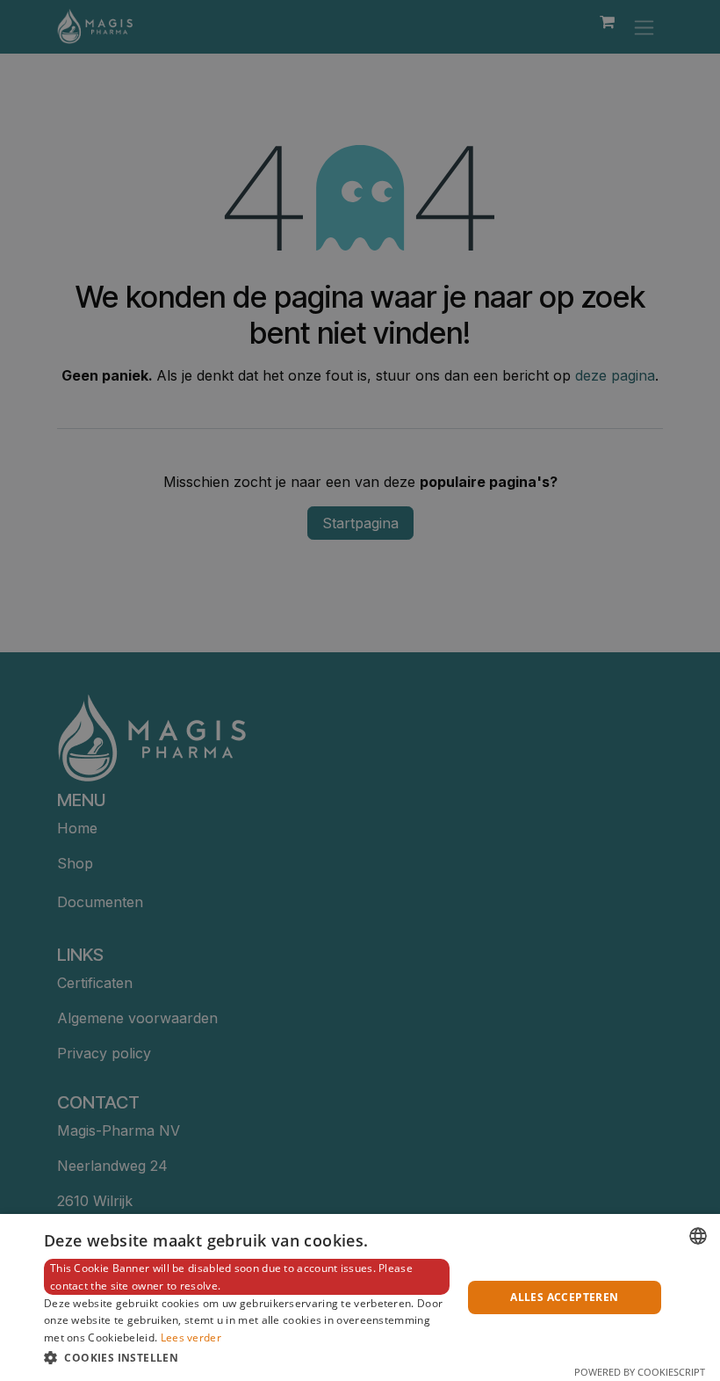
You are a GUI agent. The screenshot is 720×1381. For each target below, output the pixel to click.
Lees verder (191, 1337)
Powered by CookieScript (639, 1371)
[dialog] (360, 1297)
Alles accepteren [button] (564, 1297)
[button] (247, 1357)
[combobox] (698, 1236)
